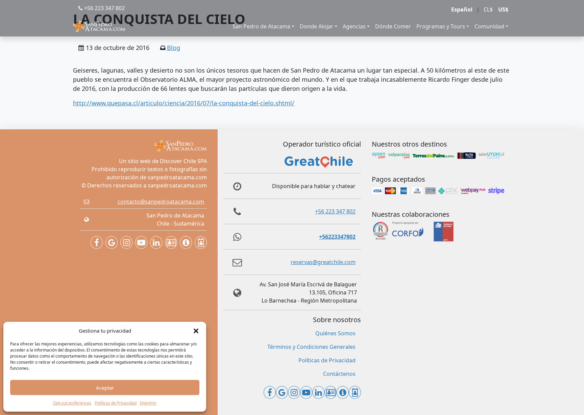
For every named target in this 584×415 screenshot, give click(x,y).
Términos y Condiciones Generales (311, 347)
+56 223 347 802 (104, 8)
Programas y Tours (440, 26)
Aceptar (105, 387)
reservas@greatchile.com (323, 262)
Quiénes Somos (335, 333)
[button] (196, 330)
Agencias (354, 26)
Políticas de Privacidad (116, 403)
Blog (173, 48)
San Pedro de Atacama (261, 26)
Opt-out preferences (72, 403)
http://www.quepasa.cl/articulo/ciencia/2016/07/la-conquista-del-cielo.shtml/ (183, 103)
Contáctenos (339, 374)
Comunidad (489, 26)
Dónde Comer (393, 26)
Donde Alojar (316, 26)
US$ (503, 9)
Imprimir (148, 403)
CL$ (488, 9)
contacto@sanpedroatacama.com (161, 201)
